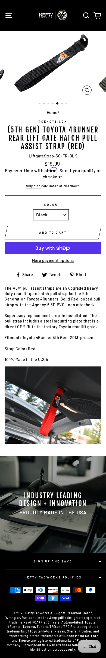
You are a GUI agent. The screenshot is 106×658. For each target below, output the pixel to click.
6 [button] (62, 104)
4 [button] (53, 104)
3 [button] (49, 104)
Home (52, 112)
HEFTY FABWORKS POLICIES (53, 577)
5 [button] (57, 103)
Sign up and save (53, 561)
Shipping (33, 186)
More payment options (53, 260)
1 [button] (40, 104)
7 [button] (67, 104)
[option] (53, 64)
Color (51, 204)
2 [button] (44, 104)
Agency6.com (53, 121)
